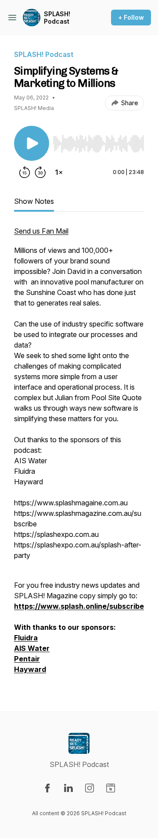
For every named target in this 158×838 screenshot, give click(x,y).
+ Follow (131, 17)
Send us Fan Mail (41, 231)
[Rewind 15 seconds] (24, 172)
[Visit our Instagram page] (89, 788)
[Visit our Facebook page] (47, 788)
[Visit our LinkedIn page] (68, 788)
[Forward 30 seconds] (40, 172)
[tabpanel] (79, 454)
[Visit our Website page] (110, 788)
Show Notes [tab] (34, 201)
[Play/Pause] (31, 143)
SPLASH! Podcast (57, 17)
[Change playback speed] (59, 172)
